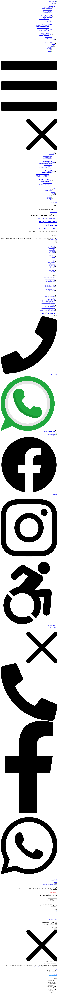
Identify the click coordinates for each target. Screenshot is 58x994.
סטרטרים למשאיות (45, 33)
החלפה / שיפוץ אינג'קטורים (48, 222)
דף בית (53, 3)
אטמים (53, 295)
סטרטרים (50, 31)
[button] (29, 101)
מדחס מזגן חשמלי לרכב (47, 11)
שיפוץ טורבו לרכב (51, 225)
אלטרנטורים (49, 29)
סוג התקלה (55, 896)
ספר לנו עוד (54, 905)
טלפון (56, 235)
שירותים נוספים (51, 22)
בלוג (54, 39)
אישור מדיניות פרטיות (52, 237)
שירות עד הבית (48, 37)
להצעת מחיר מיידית (52, 919)
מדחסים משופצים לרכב (47, 8)
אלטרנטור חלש (51, 299)
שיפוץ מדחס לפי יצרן (47, 7)
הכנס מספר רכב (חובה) (52, 891)
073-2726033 (54, 202)
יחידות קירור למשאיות (44, 35)
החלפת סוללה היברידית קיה (43, 28)
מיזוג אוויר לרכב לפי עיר (49, 277)
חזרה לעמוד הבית (53, 212)
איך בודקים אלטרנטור (50, 296)
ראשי (53, 244)
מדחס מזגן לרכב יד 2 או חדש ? (48, 303)
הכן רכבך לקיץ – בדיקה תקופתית (47, 300)
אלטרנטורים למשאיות (44, 30)
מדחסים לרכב (52, 6)
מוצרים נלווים (49, 38)
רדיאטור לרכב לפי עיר (44, 19)
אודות (53, 4)
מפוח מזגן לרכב (48, 21)
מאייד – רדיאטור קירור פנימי (45, 15)
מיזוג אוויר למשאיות (47, 34)
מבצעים (53, 43)
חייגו (56, 885)
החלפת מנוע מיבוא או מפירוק (47, 218)
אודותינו (53, 246)
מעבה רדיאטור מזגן (47, 16)
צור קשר (53, 44)
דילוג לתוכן (55, 974)
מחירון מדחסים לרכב (47, 12)
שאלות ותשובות (48, 42)
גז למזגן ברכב (49, 20)
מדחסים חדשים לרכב (47, 10)
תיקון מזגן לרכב (51, 13)
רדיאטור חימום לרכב (47, 17)
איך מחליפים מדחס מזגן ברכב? (48, 297)
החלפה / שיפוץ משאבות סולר (47, 228)
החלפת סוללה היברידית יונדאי (42, 26)
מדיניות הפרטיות (53, 239)
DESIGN (53, 627)
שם (56, 234)
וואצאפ (55, 882)
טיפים (50, 40)
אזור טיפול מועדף (53, 899)
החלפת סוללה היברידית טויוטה (42, 25)
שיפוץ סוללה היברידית (47, 24)
